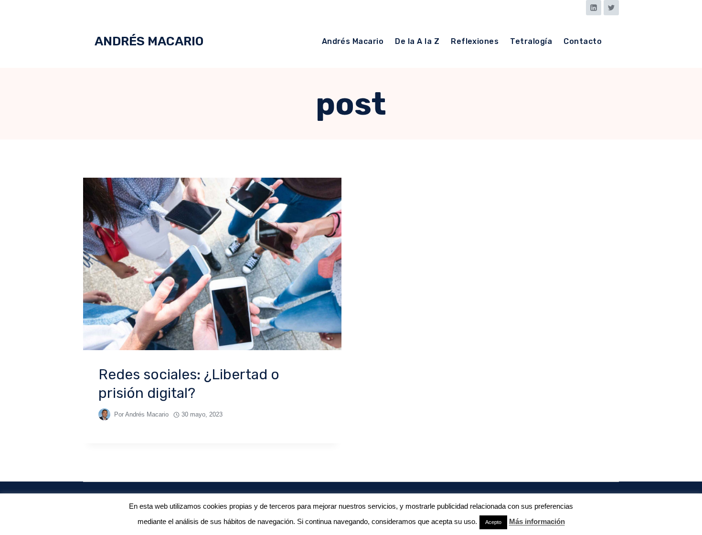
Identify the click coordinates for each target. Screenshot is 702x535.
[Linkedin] (593, 7)
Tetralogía (531, 41)
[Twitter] (611, 7)
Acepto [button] (493, 522)
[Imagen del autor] (104, 414)
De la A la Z (417, 41)
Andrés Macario (353, 41)
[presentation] (212, 264)
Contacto (583, 41)
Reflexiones (475, 41)
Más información (537, 521)
